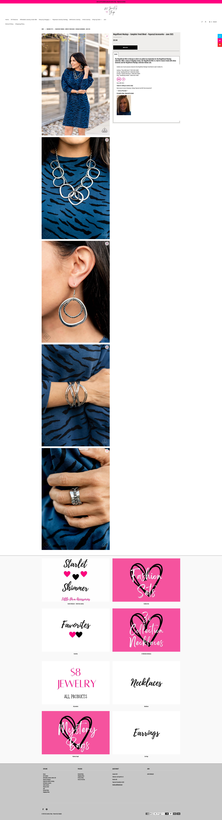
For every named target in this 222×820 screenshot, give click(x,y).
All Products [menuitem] (14, 19)
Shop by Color (46, 786)
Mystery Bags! (76, 756)
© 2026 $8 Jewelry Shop (47, 814)
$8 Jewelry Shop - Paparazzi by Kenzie (117, 1)
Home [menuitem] (7, 19)
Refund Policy (46, 790)
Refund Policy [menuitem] (9, 24)
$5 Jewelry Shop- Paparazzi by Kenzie (125, 93)
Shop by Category (47, 779)
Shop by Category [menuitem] (44, 19)
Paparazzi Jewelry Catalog (48, 781)
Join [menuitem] (105, 19)
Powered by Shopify (57, 814)
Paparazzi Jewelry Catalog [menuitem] (60, 19)
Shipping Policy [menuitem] (19, 24)
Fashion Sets (146, 604)
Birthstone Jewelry (47, 783)
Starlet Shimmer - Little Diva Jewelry (76, 604)
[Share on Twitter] (220, 40)
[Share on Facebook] (220, 36)
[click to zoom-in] (107, 36)
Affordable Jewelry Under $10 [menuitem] (28, 19)
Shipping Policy (46, 792)
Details (115, 54)
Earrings (146, 756)
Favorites (76, 654)
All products (75, 706)
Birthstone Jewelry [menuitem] (74, 19)
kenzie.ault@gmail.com (117, 784)
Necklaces (146, 706)
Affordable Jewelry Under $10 (49, 777)
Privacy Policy (81, 777)
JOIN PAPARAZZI (150, 774)
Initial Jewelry (46, 785)
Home (43, 29)
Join (44, 788)
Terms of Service (81, 779)
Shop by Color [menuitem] (96, 19)
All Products (45, 776)
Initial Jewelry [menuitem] (86, 19)
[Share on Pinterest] (220, 45)
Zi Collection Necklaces (146, 654)
